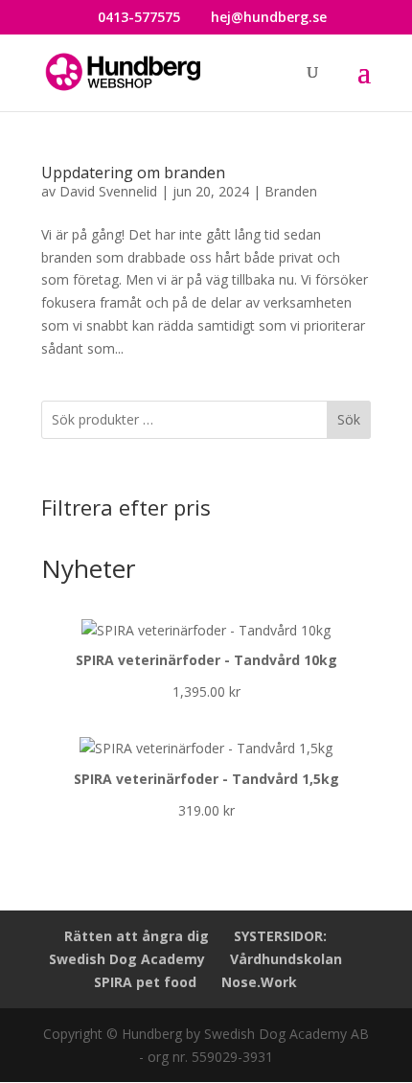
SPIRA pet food (145, 982)
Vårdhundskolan (286, 959)
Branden (290, 191)
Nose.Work (259, 982)
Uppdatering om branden (133, 172)
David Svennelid (108, 191)
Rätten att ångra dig (136, 936)
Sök (348, 419)
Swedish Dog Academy (127, 959)
